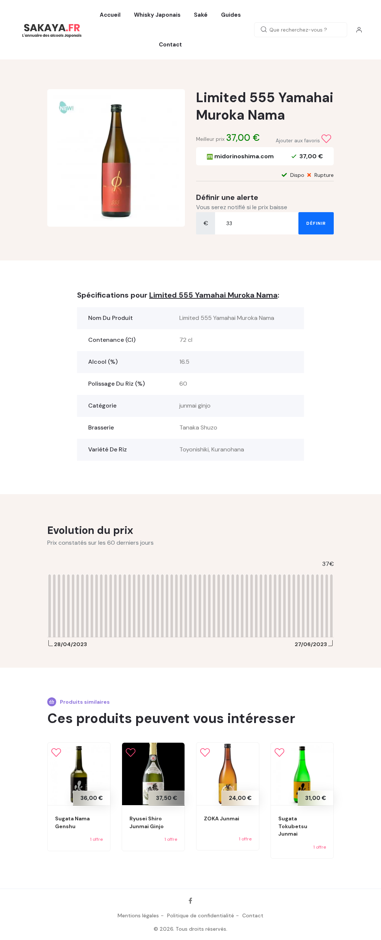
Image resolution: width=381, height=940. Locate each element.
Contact (170, 44)
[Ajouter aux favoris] (326, 139)
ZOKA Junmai (221, 818)
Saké (201, 15)
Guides (231, 15)
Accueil (110, 15)
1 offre (96, 839)
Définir (316, 223)
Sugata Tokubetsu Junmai (292, 826)
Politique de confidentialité (200, 915)
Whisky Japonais (157, 15)
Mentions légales (138, 915)
